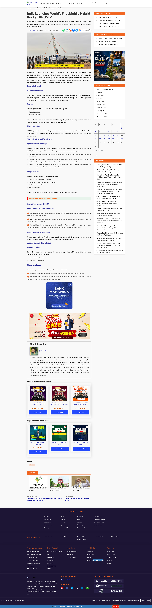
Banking (58, 3)
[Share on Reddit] (70, 30)
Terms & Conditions (134, 600)
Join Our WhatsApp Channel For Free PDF (43, 198)
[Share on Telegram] (67, 30)
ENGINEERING (51, 566)
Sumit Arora (33, 30)
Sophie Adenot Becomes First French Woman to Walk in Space (109, 214)
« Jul (95, 156)
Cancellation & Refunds (119, 600)
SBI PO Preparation (33, 551)
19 (104, 139)
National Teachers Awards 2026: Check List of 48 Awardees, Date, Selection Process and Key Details (109, 191)
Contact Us (90, 554)
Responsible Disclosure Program (100, 600)
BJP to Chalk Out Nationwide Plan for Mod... (81, 489)
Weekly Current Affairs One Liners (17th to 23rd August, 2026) (109, 166)
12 (104, 135)
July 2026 (100, 92)
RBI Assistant (31, 566)
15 (117, 135)
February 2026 (101, 107)
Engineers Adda (98, 536)
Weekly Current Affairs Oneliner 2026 (110, 38)
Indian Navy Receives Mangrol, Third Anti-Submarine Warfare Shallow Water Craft (109, 177)
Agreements (64, 525)
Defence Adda (81, 539)
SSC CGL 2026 (71, 557)
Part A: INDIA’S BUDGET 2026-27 (109, 20)
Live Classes (111, 554)
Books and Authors (66, 528)
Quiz (80, 3)
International (50, 3)
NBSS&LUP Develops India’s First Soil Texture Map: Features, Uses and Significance (109, 184)
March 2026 (101, 104)
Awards (63, 519)
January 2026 (101, 111)
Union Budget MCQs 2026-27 (108, 17)
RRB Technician (72, 551)
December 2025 (102, 114)
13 (109, 135)
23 (122, 139)
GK (69, 3)
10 (95, 135)
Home (29, 8)
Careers (95, 560)
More (74, 3)
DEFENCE (50, 563)
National (42, 3)
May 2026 (100, 98)
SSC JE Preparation (33, 560)
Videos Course (111, 557)
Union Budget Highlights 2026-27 (109, 26)
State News (47, 522)
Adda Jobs (64, 536)
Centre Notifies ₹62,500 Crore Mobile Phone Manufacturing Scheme (108, 197)
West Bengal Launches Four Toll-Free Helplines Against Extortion (109, 239)
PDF (63, 3)
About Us (90, 551)
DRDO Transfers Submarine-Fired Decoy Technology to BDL (110, 209)
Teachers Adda (48, 536)
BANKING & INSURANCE (54, 551)
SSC (48, 554)
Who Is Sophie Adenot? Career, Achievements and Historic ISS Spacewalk (107, 203)
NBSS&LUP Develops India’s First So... (38, 489)
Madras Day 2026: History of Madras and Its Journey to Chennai (110, 234)
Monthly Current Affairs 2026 (107, 41)
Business (80, 516)
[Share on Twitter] (76, 30)
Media (89, 557)
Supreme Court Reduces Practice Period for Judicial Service (110, 251)
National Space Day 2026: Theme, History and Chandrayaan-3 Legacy (108, 171)
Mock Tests (110, 551)
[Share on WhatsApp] (63, 30)
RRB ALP (70, 554)
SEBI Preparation (32, 557)
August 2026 (105, 89)
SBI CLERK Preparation (34, 554)
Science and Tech (99, 522)
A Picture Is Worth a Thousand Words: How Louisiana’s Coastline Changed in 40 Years (109, 221)
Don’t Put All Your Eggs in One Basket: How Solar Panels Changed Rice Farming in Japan (109, 228)
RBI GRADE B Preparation (35, 569)
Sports (62, 516)
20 (109, 139)
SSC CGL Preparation (33, 563)
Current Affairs (81, 536)
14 (113, 135)
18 (100, 139)
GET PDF (116, 606)
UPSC (49, 569)
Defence (79, 519)
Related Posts (32, 472)
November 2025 (102, 117)
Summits (79, 522)
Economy (80, 525)
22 (117, 139)
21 (113, 139)
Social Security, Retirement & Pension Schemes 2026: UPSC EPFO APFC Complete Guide (109, 245)
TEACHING (50, 560)
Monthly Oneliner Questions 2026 (109, 44)
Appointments (48, 525)
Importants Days (82, 528)
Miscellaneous (98, 525)
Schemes (63, 522)
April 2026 (100, 101)
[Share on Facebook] (73, 30)
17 (95, 139)
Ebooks (109, 560)
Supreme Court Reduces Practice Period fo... (58, 489)
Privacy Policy (145, 600)
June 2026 (100, 95)
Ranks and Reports (99, 519)
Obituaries (97, 516)
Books (109, 563)
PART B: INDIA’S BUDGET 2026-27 (110, 23)
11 (99, 135)
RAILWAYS (50, 557)
